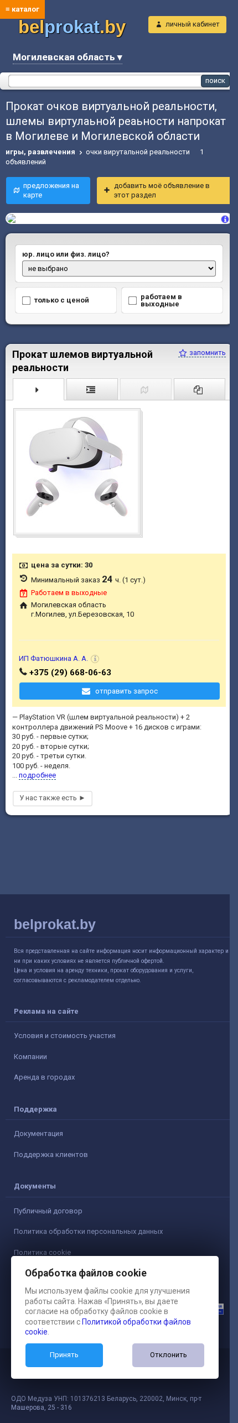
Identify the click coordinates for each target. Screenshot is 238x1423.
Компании (30, 1056)
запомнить (207, 352)
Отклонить (168, 1355)
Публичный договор (48, 1211)
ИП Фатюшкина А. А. (53, 658)
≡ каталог (22, 9)
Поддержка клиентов (51, 1154)
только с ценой (61, 300)
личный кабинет (192, 24)
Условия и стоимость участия (65, 1035)
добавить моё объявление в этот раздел (162, 190)
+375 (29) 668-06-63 (70, 672)
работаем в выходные (161, 300)
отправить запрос (126, 691)
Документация (38, 1133)
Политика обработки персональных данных (88, 1231)
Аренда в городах (44, 1077)
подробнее (37, 775)
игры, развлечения (40, 152)
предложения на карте (51, 190)
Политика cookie (42, 1252)
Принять (64, 1355)
